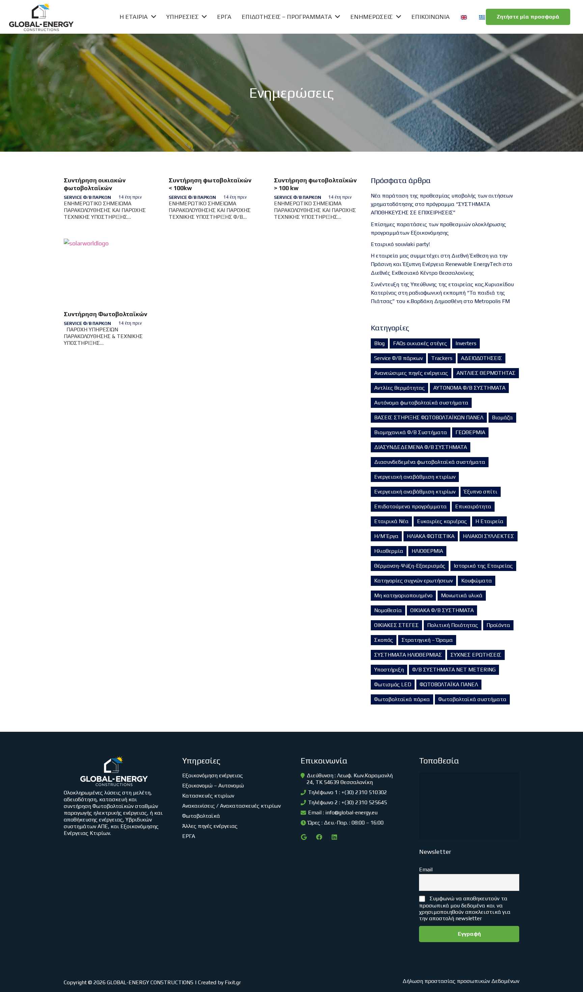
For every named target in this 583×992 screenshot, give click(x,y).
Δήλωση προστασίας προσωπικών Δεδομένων (460, 981)
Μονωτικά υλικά (461, 595)
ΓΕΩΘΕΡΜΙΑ (470, 432)
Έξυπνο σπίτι (480, 491)
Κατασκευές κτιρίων (208, 795)
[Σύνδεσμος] (41, 17)
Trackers (441, 358)
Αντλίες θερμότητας (399, 388)
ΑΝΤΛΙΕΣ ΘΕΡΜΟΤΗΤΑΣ (486, 373)
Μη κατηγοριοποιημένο (403, 595)
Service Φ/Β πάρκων (87, 197)
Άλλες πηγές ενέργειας (210, 826)
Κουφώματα (476, 580)
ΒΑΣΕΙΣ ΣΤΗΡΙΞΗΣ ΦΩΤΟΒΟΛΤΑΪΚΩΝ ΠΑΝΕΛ (428, 417)
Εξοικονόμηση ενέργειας (212, 775)
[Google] (303, 837)
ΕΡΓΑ (188, 836)
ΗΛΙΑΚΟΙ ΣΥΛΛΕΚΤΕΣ (488, 536)
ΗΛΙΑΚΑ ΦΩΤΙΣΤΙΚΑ (430, 536)
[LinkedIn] (334, 837)
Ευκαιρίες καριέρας (442, 521)
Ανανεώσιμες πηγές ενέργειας (411, 373)
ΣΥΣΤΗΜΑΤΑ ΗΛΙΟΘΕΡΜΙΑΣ (408, 655)
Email (426, 869)
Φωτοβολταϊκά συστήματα (472, 699)
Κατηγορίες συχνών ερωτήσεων (413, 580)
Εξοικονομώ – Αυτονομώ (213, 785)
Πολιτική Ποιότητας (452, 625)
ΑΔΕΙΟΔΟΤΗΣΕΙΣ (481, 358)
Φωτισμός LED (392, 684)
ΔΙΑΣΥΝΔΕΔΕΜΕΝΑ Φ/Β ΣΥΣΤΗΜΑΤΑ (420, 447)
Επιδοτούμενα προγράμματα (410, 506)
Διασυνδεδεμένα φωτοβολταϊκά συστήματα (429, 462)
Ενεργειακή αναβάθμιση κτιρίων (414, 477)
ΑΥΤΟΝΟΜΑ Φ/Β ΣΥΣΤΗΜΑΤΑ (469, 388)
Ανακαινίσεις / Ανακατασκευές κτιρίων (231, 806)
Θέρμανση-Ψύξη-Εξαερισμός (409, 566)
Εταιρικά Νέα (391, 521)
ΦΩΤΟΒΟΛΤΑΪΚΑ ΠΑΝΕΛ (449, 684)
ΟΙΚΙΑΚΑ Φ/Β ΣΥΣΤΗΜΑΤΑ (442, 610)
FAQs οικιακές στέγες (420, 343)
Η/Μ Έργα (386, 536)
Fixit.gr (233, 982)
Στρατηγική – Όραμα (427, 640)
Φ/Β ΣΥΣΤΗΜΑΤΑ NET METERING (454, 669)
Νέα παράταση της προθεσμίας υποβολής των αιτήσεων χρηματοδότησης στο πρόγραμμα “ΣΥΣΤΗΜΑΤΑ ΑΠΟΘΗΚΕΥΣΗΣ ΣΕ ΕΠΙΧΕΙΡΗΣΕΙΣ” (442, 204)
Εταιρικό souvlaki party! (400, 244)
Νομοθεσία (388, 610)
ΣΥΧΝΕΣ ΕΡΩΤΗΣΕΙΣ (475, 655)
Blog (379, 343)
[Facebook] (319, 837)
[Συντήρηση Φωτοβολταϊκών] (107, 271)
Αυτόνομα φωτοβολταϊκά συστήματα (421, 402)
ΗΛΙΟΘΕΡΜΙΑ (427, 551)
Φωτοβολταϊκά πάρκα (402, 699)
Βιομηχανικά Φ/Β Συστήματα (410, 432)
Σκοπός (383, 640)
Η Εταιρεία (489, 521)
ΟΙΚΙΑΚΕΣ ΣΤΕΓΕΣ (396, 625)
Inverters (465, 343)
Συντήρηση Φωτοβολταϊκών (105, 314)
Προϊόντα (498, 625)
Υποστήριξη (389, 669)
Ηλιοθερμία (388, 551)
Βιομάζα (502, 417)
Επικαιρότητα (473, 506)
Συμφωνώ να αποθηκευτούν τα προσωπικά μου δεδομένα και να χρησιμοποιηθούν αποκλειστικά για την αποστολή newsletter (464, 908)
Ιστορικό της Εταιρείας (483, 566)
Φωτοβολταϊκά (201, 816)
